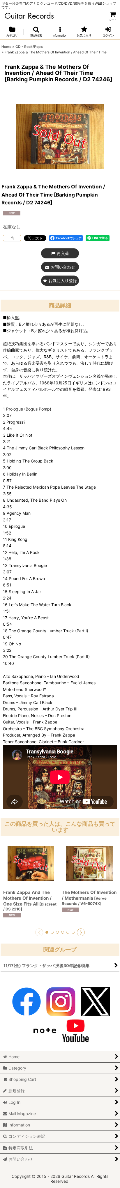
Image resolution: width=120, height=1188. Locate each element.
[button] (36, 32)
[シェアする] (12, 238)
